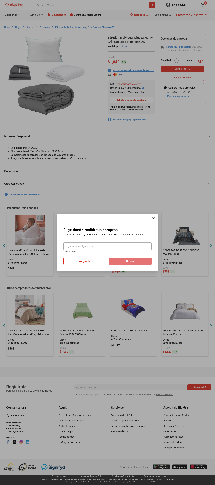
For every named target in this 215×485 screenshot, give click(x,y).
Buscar (130, 261)
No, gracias (85, 261)
